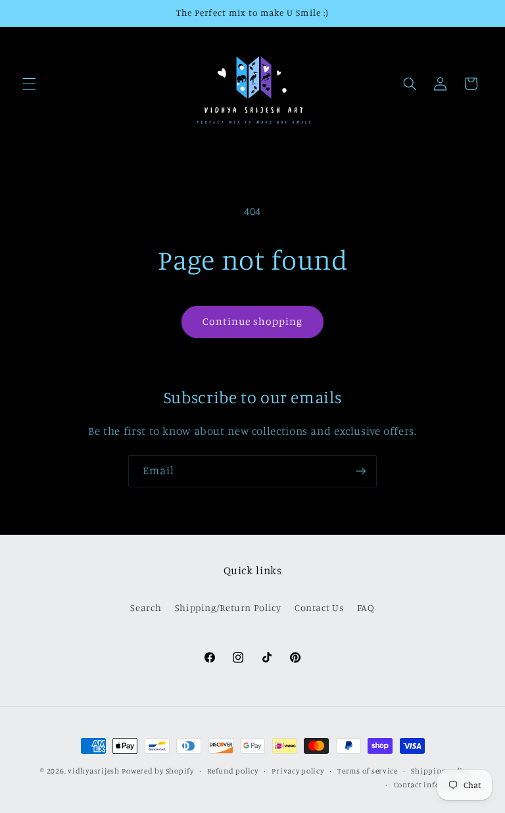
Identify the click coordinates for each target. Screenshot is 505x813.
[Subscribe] (361, 471)
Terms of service (367, 771)
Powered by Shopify (157, 771)
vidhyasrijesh (94, 771)
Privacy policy (298, 771)
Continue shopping (253, 321)
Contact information (432, 784)
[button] (29, 83)
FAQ (366, 607)
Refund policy (232, 771)
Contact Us (319, 607)
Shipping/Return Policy (228, 607)
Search (145, 607)
